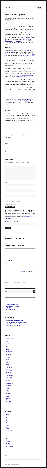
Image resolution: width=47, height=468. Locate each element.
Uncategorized (9, 430)
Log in (7, 443)
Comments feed (9, 446)
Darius (7, 7)
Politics (7, 422)
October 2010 (9, 377)
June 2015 (8, 344)
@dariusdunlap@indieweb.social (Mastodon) (15, 282)
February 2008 (9, 401)
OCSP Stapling (18, 76)
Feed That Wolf (9, 303)
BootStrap (26, 100)
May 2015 (8, 346)
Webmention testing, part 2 (12, 304)
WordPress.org (9, 448)
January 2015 (9, 352)
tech (18, 151)
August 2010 (8, 380)
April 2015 (8, 348)
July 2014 (8, 356)
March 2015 (8, 349)
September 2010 (9, 378)
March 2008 (8, 399)
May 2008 (8, 398)
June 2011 (8, 374)
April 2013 (8, 362)
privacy (7, 424)
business (8, 414)
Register (8, 441)
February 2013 (9, 365)
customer (8, 415)
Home (6, 455)
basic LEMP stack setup (27, 75)
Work (6, 458)
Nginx (8, 19)
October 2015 (9, 341)
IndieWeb (12, 28)
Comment (7, 165)
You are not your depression (12, 309)
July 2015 (8, 343)
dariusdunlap (9, 323)
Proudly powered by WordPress (13, 464)
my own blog (13, 99)
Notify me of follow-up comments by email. (13, 201)
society (7, 425)
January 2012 (9, 372)
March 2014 (8, 359)
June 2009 (8, 388)
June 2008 (8, 396)
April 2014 (8, 357)
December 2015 (9, 338)
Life (7, 419)
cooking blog (21, 99)
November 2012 (9, 367)
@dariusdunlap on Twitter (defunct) (16, 281)
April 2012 (8, 369)
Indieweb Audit (9, 307)
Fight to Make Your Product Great (21, 327)
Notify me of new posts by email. (11, 204)
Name (6, 182)
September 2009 (9, 383)
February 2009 (9, 393)
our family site (29, 99)
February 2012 (9, 370)
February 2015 (9, 351)
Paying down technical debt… (12, 306)
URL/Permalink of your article (11, 221)
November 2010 (9, 375)
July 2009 (8, 386)
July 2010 (8, 382)
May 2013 (8, 361)
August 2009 (9, 385)
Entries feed (8, 444)
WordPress (8, 37)
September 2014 (9, 354)
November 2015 (9, 339)
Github (26, 281)
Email (6, 188)
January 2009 (9, 395)
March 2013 (8, 364)
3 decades (18, 40)
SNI (29, 34)
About (6, 460)
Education (8, 417)
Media (7, 420)
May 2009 (8, 390)
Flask (25, 37)
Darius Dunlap (23, 271)
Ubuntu (10, 60)
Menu (39, 7)
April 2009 (8, 391)
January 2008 (9, 403)
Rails (21, 37)
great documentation (25, 55)
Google (29, 281)
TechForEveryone (10, 428)
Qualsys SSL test (8, 104)
